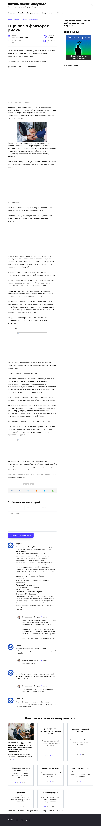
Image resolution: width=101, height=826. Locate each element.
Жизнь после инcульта (27, 4)
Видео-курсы (33, 13)
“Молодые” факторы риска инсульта (20, 769)
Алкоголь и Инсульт (80, 768)
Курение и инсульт (50, 768)
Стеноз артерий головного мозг (50, 794)
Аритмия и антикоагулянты (20, 794)
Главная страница (14, 20)
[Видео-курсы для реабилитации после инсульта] (78, 59)
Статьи (60, 13)
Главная (11, 13)
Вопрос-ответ (48, 13)
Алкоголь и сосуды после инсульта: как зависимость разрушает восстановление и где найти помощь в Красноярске (20, 747)
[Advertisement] (32, 84)
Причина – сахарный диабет (80, 730)
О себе (21, 13)
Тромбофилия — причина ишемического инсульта (50, 731)
